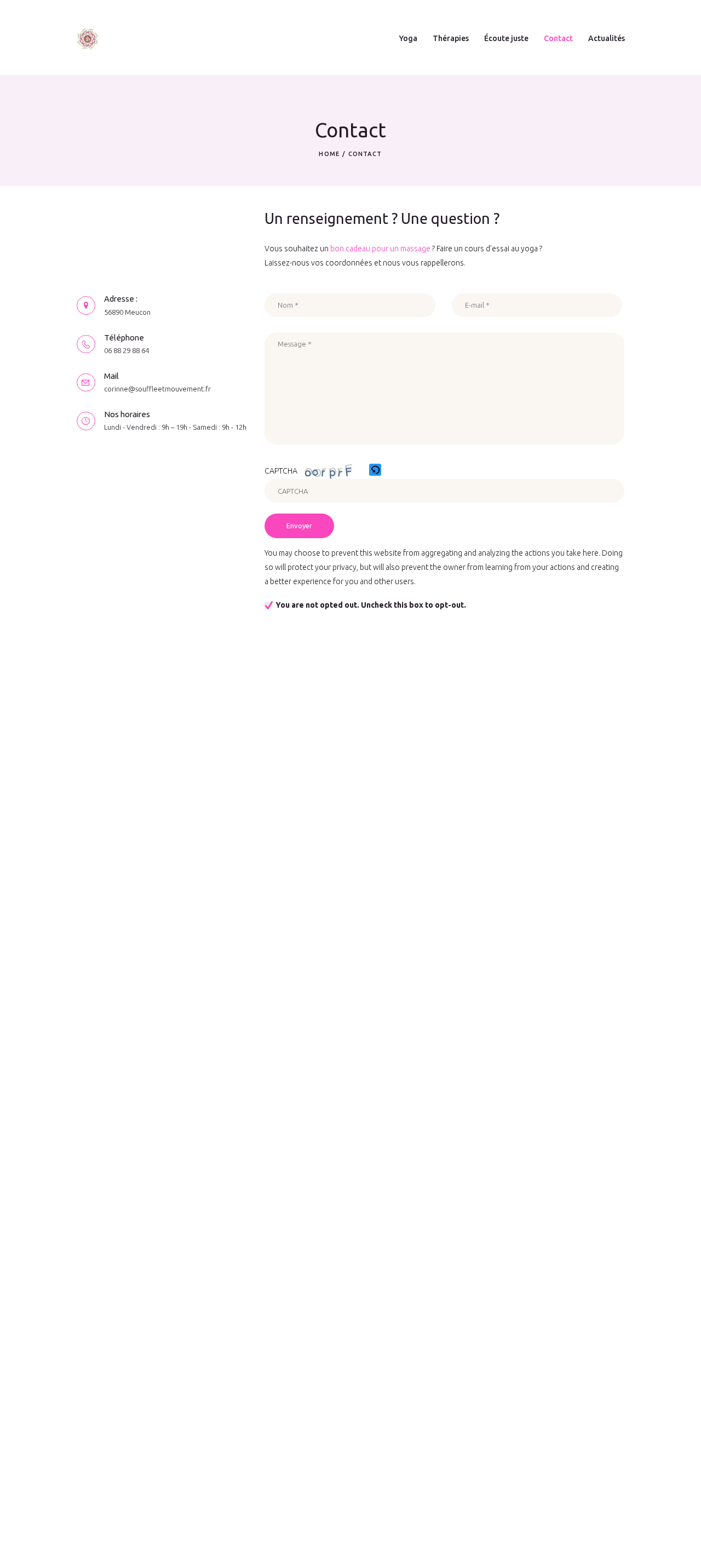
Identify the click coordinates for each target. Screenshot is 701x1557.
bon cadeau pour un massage (380, 248)
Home (329, 154)
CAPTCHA (281, 470)
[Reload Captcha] (375, 470)
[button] (376, 471)
